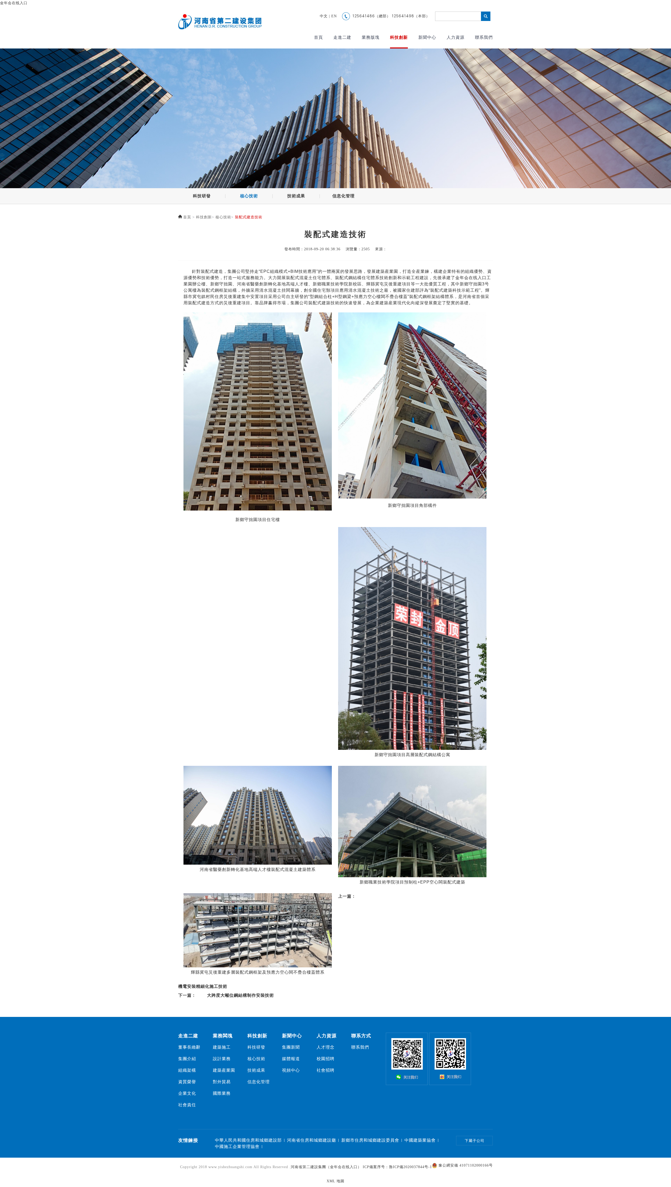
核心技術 (249, 196)
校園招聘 (325, 1058)
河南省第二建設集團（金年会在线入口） (326, 1167)
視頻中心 (291, 1070)
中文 (324, 16)
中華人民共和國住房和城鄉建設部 (248, 1140)
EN (334, 16)
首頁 (318, 37)
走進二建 (342, 37)
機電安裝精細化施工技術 (202, 986)
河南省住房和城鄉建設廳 (311, 1140)
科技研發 (202, 196)
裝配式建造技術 (248, 217)
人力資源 (455, 37)
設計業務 (222, 1058)
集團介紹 (187, 1058)
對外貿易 (222, 1082)
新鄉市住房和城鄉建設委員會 (370, 1140)
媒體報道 (291, 1058)
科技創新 (399, 37)
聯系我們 (484, 37)
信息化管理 (343, 196)
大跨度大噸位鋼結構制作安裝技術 (240, 995)
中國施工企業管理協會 (237, 1146)
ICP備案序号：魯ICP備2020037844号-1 (397, 1167)
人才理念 (325, 1047)
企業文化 (187, 1093)
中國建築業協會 (420, 1140)
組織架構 (187, 1070)
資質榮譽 (187, 1082)
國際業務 (222, 1093)
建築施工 (222, 1047)
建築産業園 (224, 1070)
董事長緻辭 (189, 1047)
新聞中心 (427, 37)
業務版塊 (371, 37)
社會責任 (187, 1105)
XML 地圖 (335, 1181)
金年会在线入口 (14, 3)
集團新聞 (291, 1047)
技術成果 (296, 196)
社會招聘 (325, 1070)
